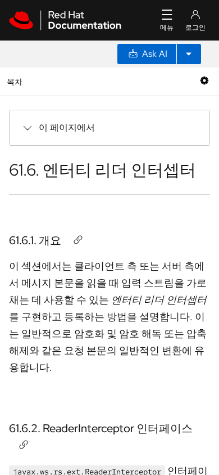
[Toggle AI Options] (188, 54)
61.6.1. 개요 (35, 240)
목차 (16, 81)
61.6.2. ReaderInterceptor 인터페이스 (101, 428)
